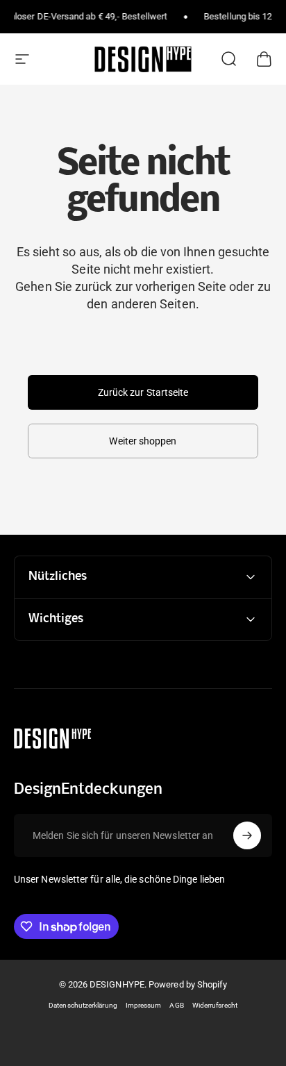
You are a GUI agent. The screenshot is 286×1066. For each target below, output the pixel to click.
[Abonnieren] (247, 835)
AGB (176, 1005)
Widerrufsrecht (214, 1005)
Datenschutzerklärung (83, 1005)
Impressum (144, 1005)
